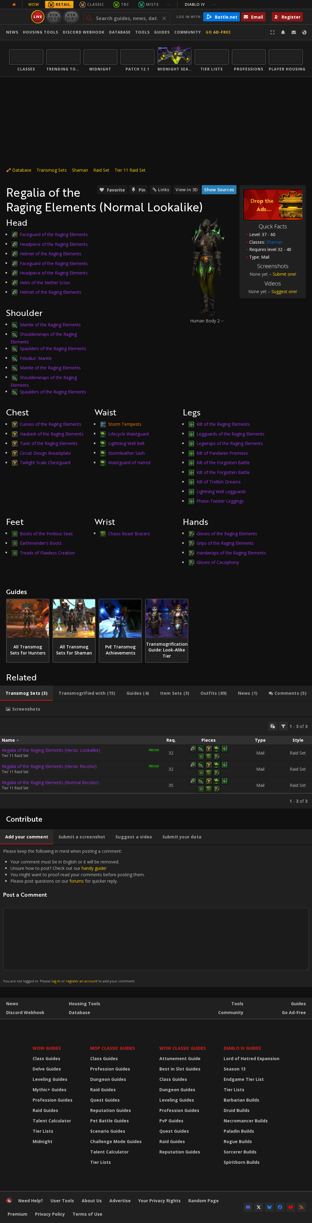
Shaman (80, 170)
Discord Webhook (84, 32)
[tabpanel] (156, 763)
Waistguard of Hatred (129, 462)
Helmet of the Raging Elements (50, 253)
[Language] (304, 32)
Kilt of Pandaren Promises (222, 453)
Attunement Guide (179, 1058)
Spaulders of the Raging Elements (53, 348)
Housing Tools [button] (40, 32)
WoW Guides (47, 1048)
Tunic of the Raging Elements (49, 443)
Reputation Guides (110, 1110)
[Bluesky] (269, 1207)
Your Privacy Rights (159, 1200)
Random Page (203, 1200)
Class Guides (46, 1058)
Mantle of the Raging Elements (50, 324)
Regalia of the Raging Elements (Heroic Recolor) (49, 766)
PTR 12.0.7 (71, 17)
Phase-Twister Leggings (220, 501)
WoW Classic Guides (182, 1048)
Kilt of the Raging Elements (223, 424)
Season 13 (235, 1069)
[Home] (9, 1202)
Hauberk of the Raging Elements (51, 433)
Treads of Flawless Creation (47, 552)
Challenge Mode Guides (116, 1141)
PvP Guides (171, 1121)
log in (55, 981)
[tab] (26, 693)
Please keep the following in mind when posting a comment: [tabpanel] (74, 915)
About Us (92, 1200)
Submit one (284, 274)
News (12, 32)
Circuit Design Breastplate (45, 453)
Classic (95, 4)
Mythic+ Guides (49, 1089)
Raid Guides (45, 1110)
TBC (125, 4)
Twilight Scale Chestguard (45, 462)
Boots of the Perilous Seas (46, 533)
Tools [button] (142, 32)
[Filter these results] (283, 726)
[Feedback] (293, 32)
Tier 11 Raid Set (130, 170)
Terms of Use (87, 1214)
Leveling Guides (50, 1079)
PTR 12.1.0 (53, 17)
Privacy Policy (50, 1214)
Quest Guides (105, 1100)
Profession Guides (53, 1100)
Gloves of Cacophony (218, 562)
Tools (237, 1003)
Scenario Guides (107, 1131)
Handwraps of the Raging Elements (231, 552)
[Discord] (248, 1207)
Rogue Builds (238, 1141)
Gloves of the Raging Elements (227, 533)
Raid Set (101, 170)
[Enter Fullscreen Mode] (272, 32)
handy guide (93, 868)
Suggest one (283, 291)
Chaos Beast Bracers (129, 533)
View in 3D (187, 189)
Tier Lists (43, 1131)
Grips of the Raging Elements (225, 543)
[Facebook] (280, 1207)
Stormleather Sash (126, 453)
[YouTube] (290, 1207)
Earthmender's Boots (41, 543)
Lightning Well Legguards (221, 491)
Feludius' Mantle (36, 358)
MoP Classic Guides (112, 1048)
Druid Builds (237, 1110)
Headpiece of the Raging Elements (54, 244)
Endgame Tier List (244, 1079)
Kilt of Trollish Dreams (219, 482)
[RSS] (301, 1207)
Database (120, 32)
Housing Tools (84, 1003)
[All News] (14, 4)
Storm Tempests (124, 424)
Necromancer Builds (246, 1121)
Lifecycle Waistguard (128, 433)
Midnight (42, 1141)
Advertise (120, 1200)
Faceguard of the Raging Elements (54, 234)
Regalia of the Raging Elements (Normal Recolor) (50, 782)
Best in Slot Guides (179, 1069)
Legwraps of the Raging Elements (230, 443)
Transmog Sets (52, 170)
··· (168, 4)
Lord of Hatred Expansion (251, 1058)
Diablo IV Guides (242, 1048)
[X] (258, 1207)
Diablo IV (201, 4)
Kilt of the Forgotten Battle (223, 462)
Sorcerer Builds (240, 1152)
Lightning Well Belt (126, 443)
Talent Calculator (52, 1121)
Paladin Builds (239, 1131)
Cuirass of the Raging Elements (50, 424)
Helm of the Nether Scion (45, 282)
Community (187, 32)
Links (163, 189)
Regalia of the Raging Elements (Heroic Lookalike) (51, 750)
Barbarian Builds (241, 1100)
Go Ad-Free (218, 32)
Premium (17, 1214)
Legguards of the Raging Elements (230, 433)
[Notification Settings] (283, 32)
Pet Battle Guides (109, 1121)
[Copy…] (272, 726)
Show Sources (219, 189)
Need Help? (30, 1200)
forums (76, 881)
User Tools (62, 1200)
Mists (152, 4)
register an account (82, 981)
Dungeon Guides (108, 1079)
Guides (162, 32)
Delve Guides (47, 1069)
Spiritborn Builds (242, 1162)
